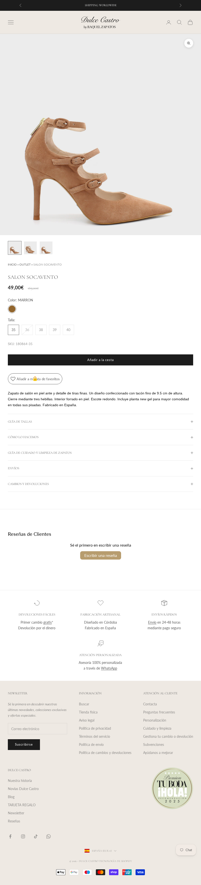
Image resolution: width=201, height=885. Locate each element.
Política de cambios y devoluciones (105, 753)
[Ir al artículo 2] (30, 248)
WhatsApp (109, 668)
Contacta (150, 704)
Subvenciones (153, 744)
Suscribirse (24, 744)
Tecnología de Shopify (115, 861)
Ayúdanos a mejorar (158, 753)
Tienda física (88, 712)
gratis (47, 622)
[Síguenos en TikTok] (35, 836)
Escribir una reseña (100, 555)
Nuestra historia (20, 780)
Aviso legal (86, 720)
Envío (152, 622)
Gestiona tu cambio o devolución (168, 736)
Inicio (12, 264)
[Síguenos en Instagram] (23, 836)
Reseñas (14, 821)
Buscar (84, 704)
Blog (11, 797)
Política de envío (91, 744)
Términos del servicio (94, 736)
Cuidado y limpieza (157, 728)
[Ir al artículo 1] (15, 248)
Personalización (154, 720)
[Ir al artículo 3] (46, 248)
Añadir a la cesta (100, 360)
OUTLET (25, 264)
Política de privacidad (95, 728)
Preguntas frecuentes (159, 712)
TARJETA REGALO (22, 805)
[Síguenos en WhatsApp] (48, 836)
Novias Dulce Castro (23, 789)
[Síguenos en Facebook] (10, 836)
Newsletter (16, 813)
